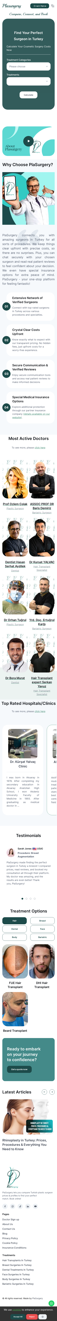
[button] (22, 899)
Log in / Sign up (40, 6)
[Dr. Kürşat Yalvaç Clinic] (22, 743)
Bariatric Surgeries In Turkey (18, 1283)
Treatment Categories (19, 59)
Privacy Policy (10, 1238)
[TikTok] (20, 1206)
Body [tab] (14, 937)
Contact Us (8, 1228)
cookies (16, 1309)
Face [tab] (42, 929)
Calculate (28, 95)
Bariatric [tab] (42, 937)
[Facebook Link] (5, 1206)
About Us (7, 1224)
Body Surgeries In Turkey (16, 1279)
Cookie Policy (10, 1242)
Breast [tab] (42, 920)
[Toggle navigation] (52, 6)
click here (40, 447)
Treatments (13, 74)
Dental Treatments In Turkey (18, 1269)
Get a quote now (19, 1069)
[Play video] (28, 141)
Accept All (17, 1317)
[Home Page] (27, 1178)
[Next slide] (52, 1092)
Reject (32, 1317)
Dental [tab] (14, 929)
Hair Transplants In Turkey (17, 1260)
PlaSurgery (37, 1298)
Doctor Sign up (10, 1219)
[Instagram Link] (12, 1206)
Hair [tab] (15, 920)
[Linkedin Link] (27, 1206)
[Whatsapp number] (51, 1303)
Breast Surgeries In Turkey (17, 1265)
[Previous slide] (44, 1092)
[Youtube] (35, 1206)
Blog (4, 1233)
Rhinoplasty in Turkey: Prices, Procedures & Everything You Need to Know (24, 1144)
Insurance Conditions (14, 1247)
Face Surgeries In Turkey (16, 1274)
